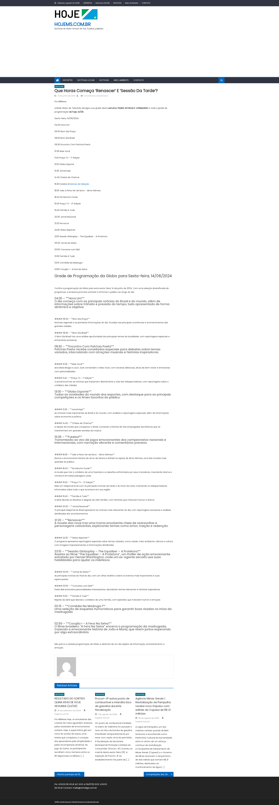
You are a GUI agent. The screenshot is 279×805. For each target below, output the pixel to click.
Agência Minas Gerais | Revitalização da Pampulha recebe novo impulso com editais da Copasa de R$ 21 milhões (153, 706)
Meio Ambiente (131, 3)
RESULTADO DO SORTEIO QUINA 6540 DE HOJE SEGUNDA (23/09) (69, 702)
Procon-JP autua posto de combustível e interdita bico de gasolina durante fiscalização (113, 704)
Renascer (64, 223)
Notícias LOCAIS (103, 3)
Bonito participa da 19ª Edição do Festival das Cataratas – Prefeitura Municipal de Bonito (71, 774)
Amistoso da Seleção (78, 184)
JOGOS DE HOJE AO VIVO (71, 784)
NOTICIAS (117, 3)
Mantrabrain (93, 802)
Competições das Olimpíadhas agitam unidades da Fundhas (160, 774)
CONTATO (146, 3)
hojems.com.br (72, 24)
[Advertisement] (139, 55)
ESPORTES (88, 3)
